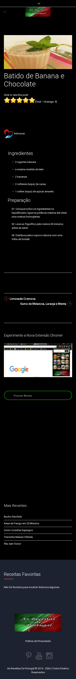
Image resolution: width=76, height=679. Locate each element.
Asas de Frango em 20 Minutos (21, 523)
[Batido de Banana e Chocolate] (38, 51)
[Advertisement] (38, 110)
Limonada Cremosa (22, 298)
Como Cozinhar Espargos (18, 530)
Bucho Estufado (13, 516)
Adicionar (19, 133)
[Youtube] (39, 656)
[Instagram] (49, 656)
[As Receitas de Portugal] (38, 12)
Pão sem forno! (12, 543)
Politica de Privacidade (38, 641)
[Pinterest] (29, 656)
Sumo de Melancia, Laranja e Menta (43, 303)
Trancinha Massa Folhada (18, 537)
